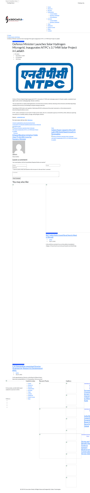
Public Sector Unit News (14, 37)
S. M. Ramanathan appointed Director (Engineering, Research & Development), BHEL (27, 368)
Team (49, 24)
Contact (50, 30)
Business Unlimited (54, 15)
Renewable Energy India (33, 124)
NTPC (19, 124)
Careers (30, 393)
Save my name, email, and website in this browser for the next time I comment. (32, 169)
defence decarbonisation (26, 123)
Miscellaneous (53, 17)
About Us (50, 8)
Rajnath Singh (24, 124)
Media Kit (50, 25)
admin (17, 373)
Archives (50, 18)
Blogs (49, 29)
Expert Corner (31, 397)
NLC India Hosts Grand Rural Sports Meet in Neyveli (61, 236)
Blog (29, 398)
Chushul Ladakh (16, 123)
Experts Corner (51, 27)
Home (49, 7)
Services (50, 10)
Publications (51, 12)
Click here (29, 120)
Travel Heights (53, 13)
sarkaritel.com (21, 117)
